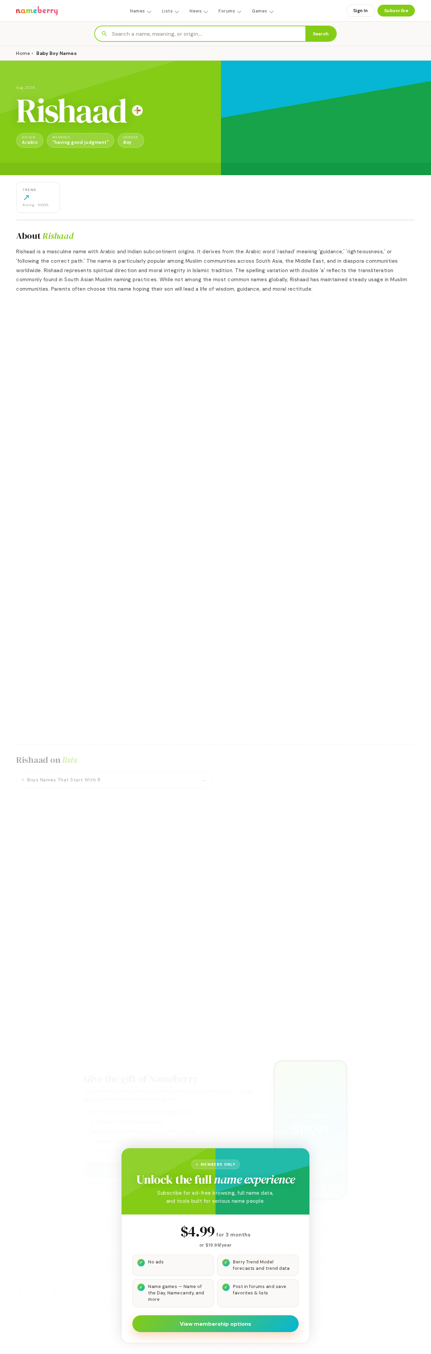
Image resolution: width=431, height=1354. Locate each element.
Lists (167, 11)
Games (259, 11)
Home (23, 53)
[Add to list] (137, 110)
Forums (227, 11)
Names (137, 11)
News (196, 11)
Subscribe (396, 10)
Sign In (360, 10)
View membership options (215, 1323)
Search (321, 34)
